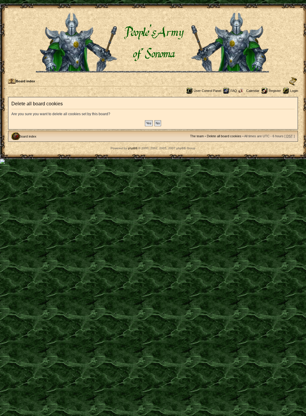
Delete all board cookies (224, 136)
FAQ (233, 91)
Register (275, 91)
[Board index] (153, 70)
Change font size (293, 81)
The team (197, 136)
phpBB (132, 148)
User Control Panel (207, 91)
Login (294, 91)
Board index (25, 81)
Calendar (252, 91)
